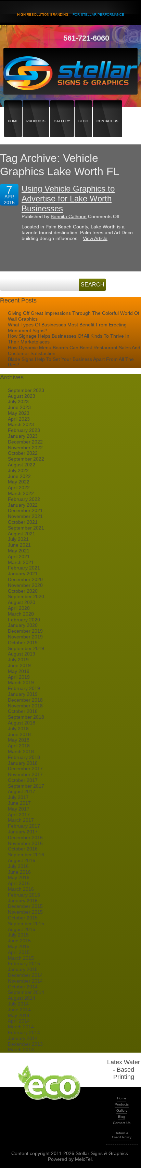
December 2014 (25, 975)
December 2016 (25, 837)
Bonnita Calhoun (69, 216)
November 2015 (25, 912)
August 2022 (21, 464)
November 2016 (25, 843)
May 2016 (18, 877)
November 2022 (25, 447)
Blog (83, 109)
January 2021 (23, 573)
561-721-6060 (86, 38)
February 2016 (24, 895)
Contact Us (107, 109)
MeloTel (83, 1159)
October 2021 (23, 522)
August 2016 (21, 860)
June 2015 (19, 940)
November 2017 (25, 774)
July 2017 (18, 797)
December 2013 (25, 1044)
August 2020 (21, 602)
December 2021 (25, 510)
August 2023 (21, 396)
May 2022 (18, 481)
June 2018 (19, 734)
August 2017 (21, 791)
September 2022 (26, 459)
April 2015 (19, 952)
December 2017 (25, 768)
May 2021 (18, 550)
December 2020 (25, 579)
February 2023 (24, 430)
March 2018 (21, 751)
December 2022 (25, 442)
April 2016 (19, 883)
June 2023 (19, 407)
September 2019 (26, 648)
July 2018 (18, 728)
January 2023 (23, 436)
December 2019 (25, 631)
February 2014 (24, 1032)
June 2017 (19, 803)
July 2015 (18, 935)
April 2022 (19, 487)
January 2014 (23, 1038)
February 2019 (24, 688)
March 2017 (21, 820)
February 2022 (24, 499)
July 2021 (18, 539)
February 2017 (24, 826)
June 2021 (19, 545)
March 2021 (21, 562)
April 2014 (19, 1021)
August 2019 (21, 654)
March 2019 (21, 682)
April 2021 (19, 556)
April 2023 (19, 419)
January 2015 (23, 969)
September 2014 (26, 992)
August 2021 (21, 533)
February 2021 (24, 568)
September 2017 (26, 786)
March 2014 (21, 1026)
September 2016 (26, 854)
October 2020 (23, 591)
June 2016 (19, 872)
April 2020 (19, 608)
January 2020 (23, 625)
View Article (95, 238)
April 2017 (19, 814)
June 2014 (19, 1009)
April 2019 (19, 677)
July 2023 (18, 401)
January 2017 (23, 831)
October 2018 (23, 711)
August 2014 (21, 998)
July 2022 (18, 470)
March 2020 (21, 614)
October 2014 (23, 986)
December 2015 (25, 906)
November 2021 (25, 516)
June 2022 (19, 476)
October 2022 (23, 453)
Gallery (62, 109)
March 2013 (21, 1049)
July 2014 (18, 1004)
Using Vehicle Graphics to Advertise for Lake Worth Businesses (68, 198)
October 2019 (23, 642)
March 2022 (21, 493)
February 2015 (24, 963)
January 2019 (23, 694)
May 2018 (18, 740)
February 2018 (24, 757)
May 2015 (18, 946)
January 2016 (23, 900)
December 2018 (25, 700)
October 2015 (23, 917)
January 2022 (23, 505)
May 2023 (18, 413)
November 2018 (25, 705)
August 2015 (21, 929)
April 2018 (19, 745)
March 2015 (21, 958)
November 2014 (25, 981)
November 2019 (25, 636)
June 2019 (19, 665)
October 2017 (23, 780)
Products (36, 109)
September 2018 (26, 717)
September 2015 (26, 923)
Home (13, 109)
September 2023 (26, 390)
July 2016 (18, 866)
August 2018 (21, 723)
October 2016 (23, 849)
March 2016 (21, 889)
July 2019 (18, 659)
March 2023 (21, 424)
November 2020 (25, 585)
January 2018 (23, 763)
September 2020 (26, 596)
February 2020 (24, 619)
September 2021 (26, 528)
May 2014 (18, 1015)
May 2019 (18, 671)
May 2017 (18, 809)
